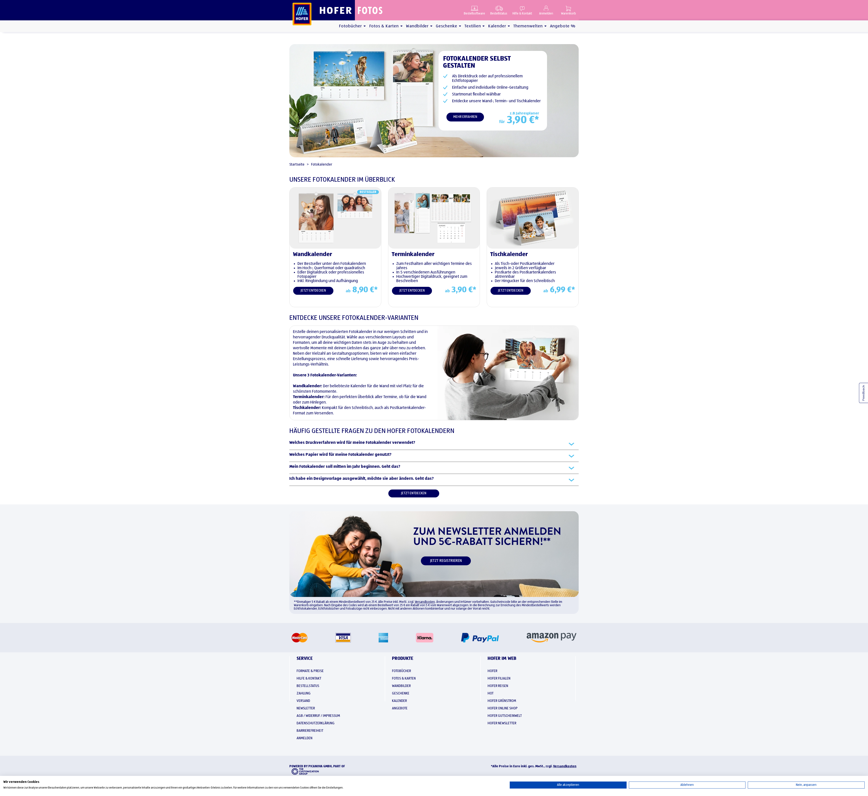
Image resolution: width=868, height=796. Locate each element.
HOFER (336, 10)
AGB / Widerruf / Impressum (318, 716)
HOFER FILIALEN (499, 678)
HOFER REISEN (498, 686)
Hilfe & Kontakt (522, 13)
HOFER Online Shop (503, 708)
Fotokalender (321, 164)
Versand (303, 701)
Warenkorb (568, 13)
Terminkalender (413, 254)
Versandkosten (425, 602)
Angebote (400, 708)
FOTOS (370, 10)
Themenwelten (527, 26)
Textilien (473, 26)
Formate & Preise (310, 671)
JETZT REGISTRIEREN (446, 561)
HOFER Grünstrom (502, 701)
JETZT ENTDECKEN (313, 290)
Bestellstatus (498, 13)
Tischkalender (509, 254)
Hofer (492, 671)
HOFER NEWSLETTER (502, 723)
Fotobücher (350, 26)
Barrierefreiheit (310, 731)
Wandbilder (417, 26)
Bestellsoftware (474, 13)
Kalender (497, 26)
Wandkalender (312, 254)
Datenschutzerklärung (316, 723)
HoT (490, 693)
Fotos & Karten (384, 26)
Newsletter (306, 708)
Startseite (296, 164)
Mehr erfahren (465, 117)
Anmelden (546, 13)
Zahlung (304, 693)
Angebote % (563, 26)
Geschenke (446, 26)
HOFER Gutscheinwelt (505, 716)
